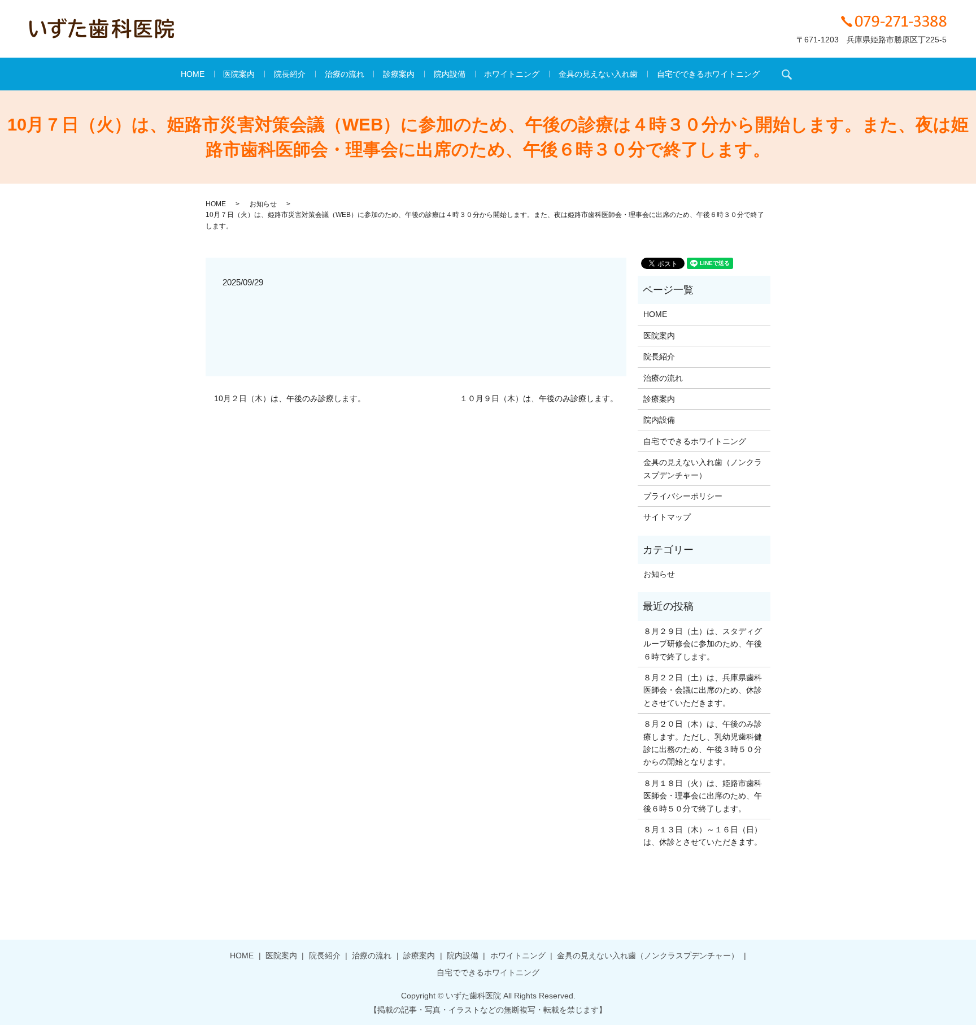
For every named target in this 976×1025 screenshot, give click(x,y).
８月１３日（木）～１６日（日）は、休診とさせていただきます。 (702, 835)
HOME (192, 74)
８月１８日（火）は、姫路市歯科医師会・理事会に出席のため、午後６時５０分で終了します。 (702, 796)
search (786, 74)
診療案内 (399, 74)
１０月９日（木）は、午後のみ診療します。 (539, 398)
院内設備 (449, 74)
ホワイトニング (511, 74)
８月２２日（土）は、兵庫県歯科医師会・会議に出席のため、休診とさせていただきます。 (702, 690)
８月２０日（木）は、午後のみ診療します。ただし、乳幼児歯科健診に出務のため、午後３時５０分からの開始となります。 (702, 742)
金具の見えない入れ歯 (598, 74)
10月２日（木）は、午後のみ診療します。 (289, 398)
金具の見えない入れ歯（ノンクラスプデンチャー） (702, 468)
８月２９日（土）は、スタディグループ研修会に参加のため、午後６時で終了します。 (702, 644)
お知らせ (263, 204)
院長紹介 (290, 74)
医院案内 (239, 74)
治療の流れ (344, 74)
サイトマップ (667, 517)
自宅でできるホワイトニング (708, 74)
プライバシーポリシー (682, 496)
